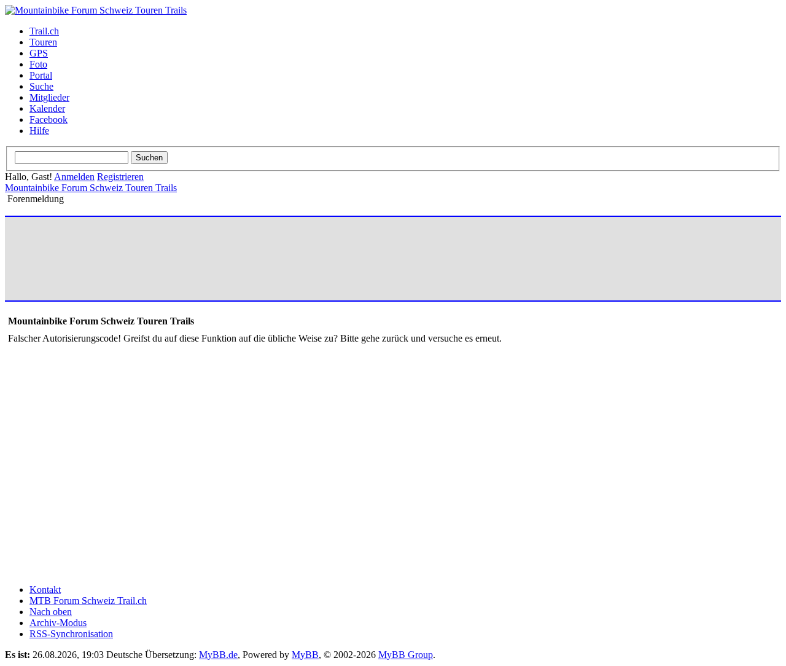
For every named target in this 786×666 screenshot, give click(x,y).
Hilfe (39, 130)
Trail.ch (44, 31)
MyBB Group (405, 654)
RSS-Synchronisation (71, 634)
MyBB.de (218, 654)
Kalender (47, 108)
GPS (38, 53)
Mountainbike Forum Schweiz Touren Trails (91, 187)
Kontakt (45, 589)
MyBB (305, 654)
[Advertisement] (231, 258)
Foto (38, 64)
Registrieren (120, 176)
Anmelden (74, 176)
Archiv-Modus (58, 622)
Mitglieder (49, 97)
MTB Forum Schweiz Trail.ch (88, 600)
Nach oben (50, 611)
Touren (43, 42)
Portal (40, 75)
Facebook (48, 119)
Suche (41, 86)
